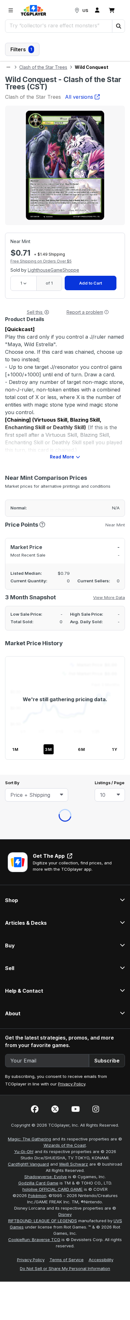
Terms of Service (67, 527)
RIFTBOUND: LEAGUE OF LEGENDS (42, 488)
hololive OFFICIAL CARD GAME (52, 457)
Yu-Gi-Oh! (23, 419)
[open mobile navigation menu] (10, 10)
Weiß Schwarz (73, 432)
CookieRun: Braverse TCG (34, 507)
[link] (33, 10)
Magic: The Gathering (29, 406)
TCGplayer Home (81, 91)
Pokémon (37, 463)
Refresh (37, 91)
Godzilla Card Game (38, 450)
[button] (118, 26)
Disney (65, 482)
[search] (58, 25)
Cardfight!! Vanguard (28, 432)
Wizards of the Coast (65, 413)
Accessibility (101, 527)
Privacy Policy (71, 351)
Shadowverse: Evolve (45, 444)
